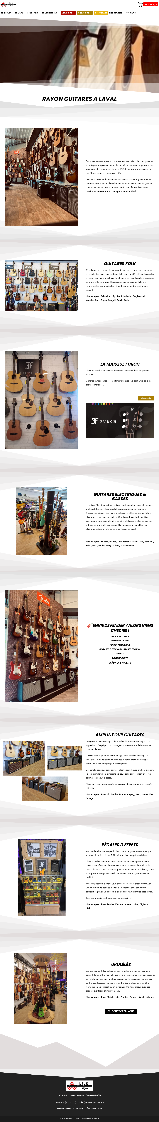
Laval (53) (71, 1102)
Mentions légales (64, 1108)
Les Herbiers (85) (96, 1102)
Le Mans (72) (60, 1102)
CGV (100, 1108)
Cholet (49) (83, 1102)
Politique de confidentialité (84, 1108)
